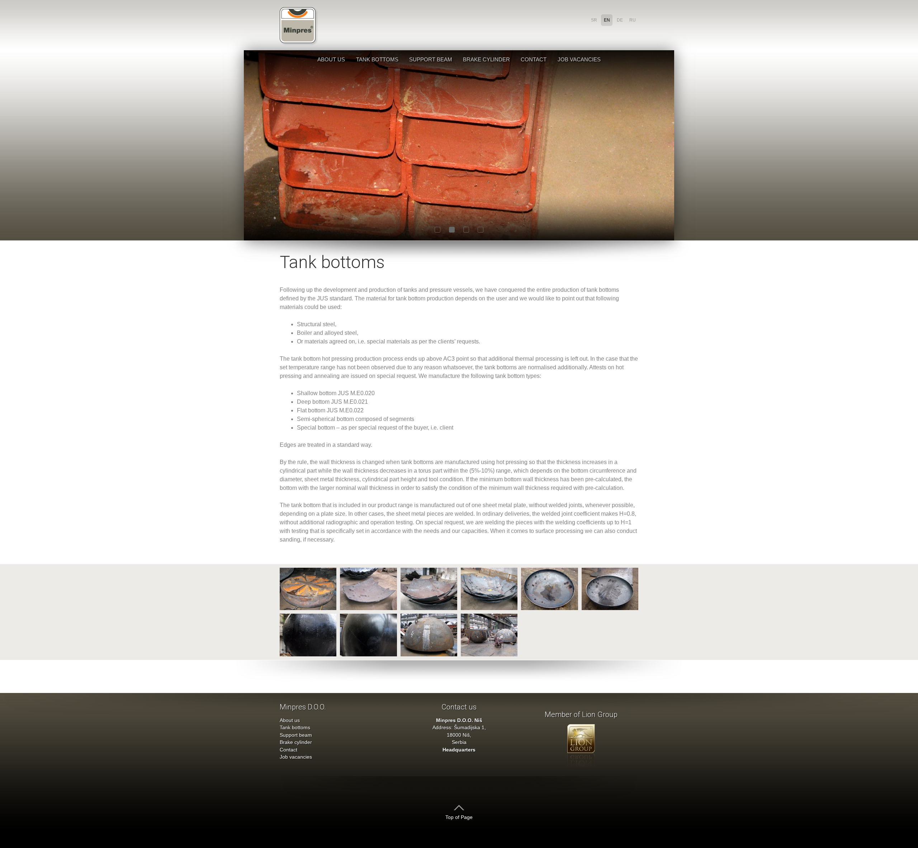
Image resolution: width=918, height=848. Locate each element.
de (620, 20)
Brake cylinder (486, 59)
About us (331, 59)
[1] (437, 229)
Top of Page (459, 817)
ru (632, 20)
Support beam (430, 59)
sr (594, 20)
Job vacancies (579, 59)
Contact (533, 59)
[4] (480, 229)
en (607, 20)
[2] (452, 229)
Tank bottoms (377, 59)
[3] (466, 229)
